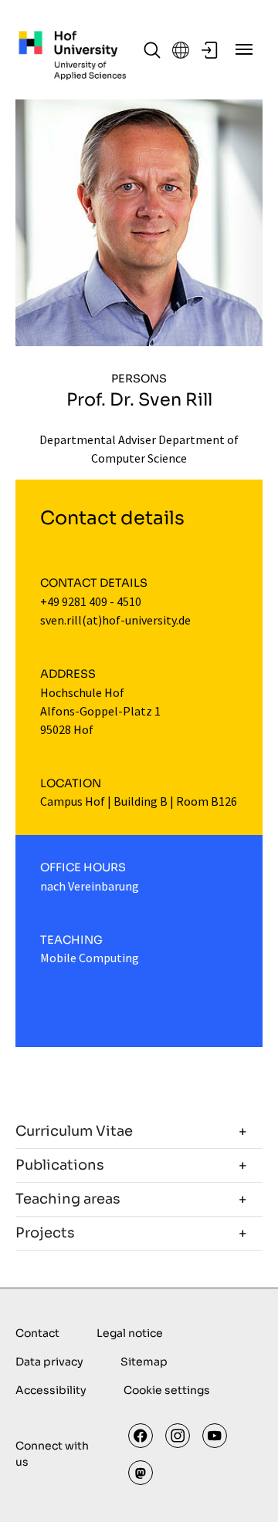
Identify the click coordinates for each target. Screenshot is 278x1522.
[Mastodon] (140, 1472)
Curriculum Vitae (74, 1131)
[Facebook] (140, 1435)
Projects (45, 1232)
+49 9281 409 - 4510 (90, 601)
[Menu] (244, 49)
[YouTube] (214, 1435)
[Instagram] (177, 1435)
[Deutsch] (180, 50)
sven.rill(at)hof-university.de (115, 620)
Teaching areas (67, 1198)
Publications (59, 1165)
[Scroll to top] (244, 1488)
